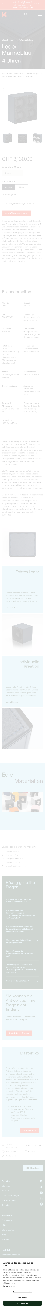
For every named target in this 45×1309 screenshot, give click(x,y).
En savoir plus (9, 1286)
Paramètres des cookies (22, 1292)
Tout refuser (22, 1297)
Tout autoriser (22, 1303)
